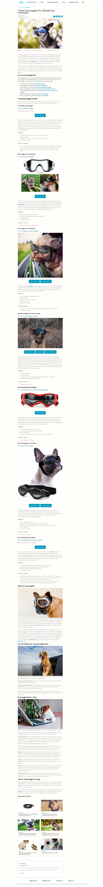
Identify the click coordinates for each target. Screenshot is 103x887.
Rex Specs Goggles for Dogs (47, 89)
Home (19, 7)
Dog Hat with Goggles (42, 95)
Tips (59, 50)
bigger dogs (21, 204)
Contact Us (59, 880)
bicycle (51, 552)
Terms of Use (33, 880)
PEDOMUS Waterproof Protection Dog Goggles (35, 390)
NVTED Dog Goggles (41, 85)
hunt (34, 512)
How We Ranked (47, 50)
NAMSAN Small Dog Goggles (43, 87)
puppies (31, 286)
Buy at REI (39, 352)
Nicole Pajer (22, 15)
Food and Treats (31, 2)
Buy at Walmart (46, 281)
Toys (63, 2)
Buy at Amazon (40, 115)
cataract (20, 641)
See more (22, 873)
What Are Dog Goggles (37, 50)
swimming (33, 61)
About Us (71, 880)
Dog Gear (28, 7)
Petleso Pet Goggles (42, 94)
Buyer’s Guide (54, 50)
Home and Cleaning (52, 2)
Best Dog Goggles (27, 50)
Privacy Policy (46, 880)
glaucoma (33, 639)
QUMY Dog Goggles (40, 84)
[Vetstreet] (21, 2)
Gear (41, 2)
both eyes (38, 625)
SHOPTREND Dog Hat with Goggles (32, 540)
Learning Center (73, 2)
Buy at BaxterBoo (50, 352)
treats (19, 791)
